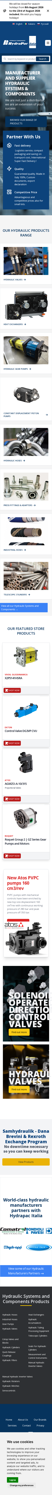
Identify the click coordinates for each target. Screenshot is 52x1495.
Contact (26, 1425)
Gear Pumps (8, 1324)
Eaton (8, 727)
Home (9, 1419)
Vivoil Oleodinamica (16, 674)
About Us (23, 1419)
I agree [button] (12, 1480)
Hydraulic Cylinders (11, 1347)
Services (12, 1425)
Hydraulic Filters (9, 1360)
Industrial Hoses (9, 1319)
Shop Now (13, 690)
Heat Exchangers (36, 1314)
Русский (45, 23)
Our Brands (40, 1419)
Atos (7, 780)
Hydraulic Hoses (9, 1314)
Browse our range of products (23, 121)
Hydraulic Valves (9, 1328)
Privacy (40, 1425)
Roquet (9, 836)
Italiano (31, 23)
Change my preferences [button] (22, 1485)
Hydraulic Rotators (11, 1381)
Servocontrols (8, 1390)
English (19, 23)
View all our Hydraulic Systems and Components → (20, 607)
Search (42, 58)
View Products (26, 1162)
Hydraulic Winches (10, 1386)
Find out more (19, 1032)
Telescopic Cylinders (37, 1335)
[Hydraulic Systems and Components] (19, 43)
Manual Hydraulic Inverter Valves (17, 1376)
